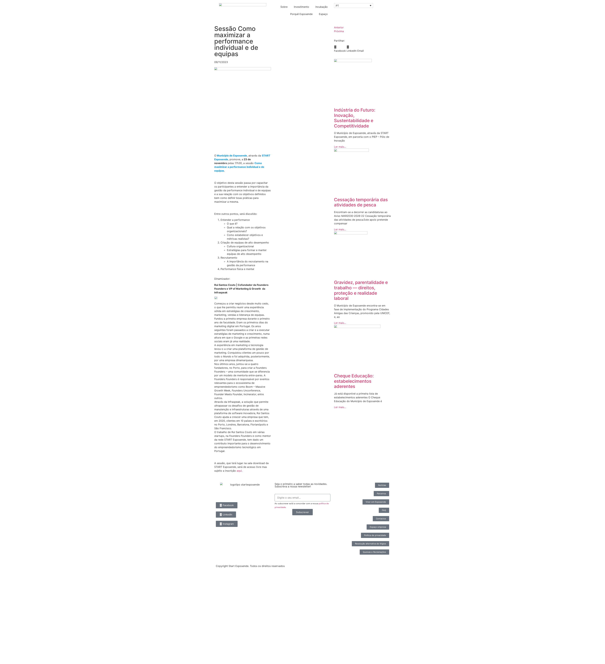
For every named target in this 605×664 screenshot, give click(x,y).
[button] (340, 49)
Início (8, 578)
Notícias (10, 593)
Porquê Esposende (301, 14)
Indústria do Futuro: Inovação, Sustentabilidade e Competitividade (354, 118)
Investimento (301, 6)
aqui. (239, 470)
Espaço (323, 14)
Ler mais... (340, 146)
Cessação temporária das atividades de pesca (361, 202)
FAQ (7, 644)
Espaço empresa (17, 636)
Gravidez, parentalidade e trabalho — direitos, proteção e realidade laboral (361, 290)
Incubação (321, 6)
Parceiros (11, 629)
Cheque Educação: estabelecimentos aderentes (354, 381)
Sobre (284, 6)
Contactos (12, 651)
